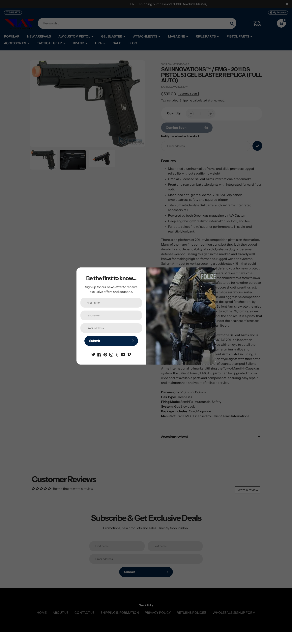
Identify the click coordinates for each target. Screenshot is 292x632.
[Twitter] (93, 354)
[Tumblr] (117, 354)
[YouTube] (123, 354)
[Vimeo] (129, 354)
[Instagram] (111, 354)
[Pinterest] (105, 354)
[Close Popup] (210, 271)
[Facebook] (99, 354)
